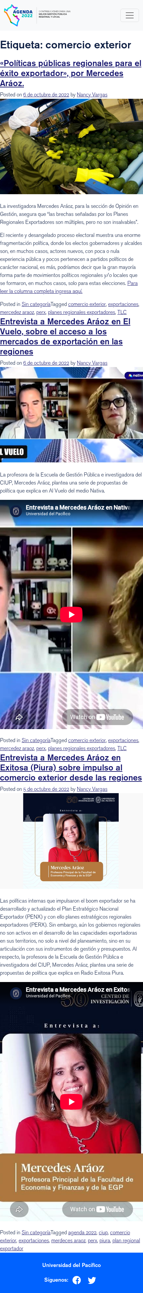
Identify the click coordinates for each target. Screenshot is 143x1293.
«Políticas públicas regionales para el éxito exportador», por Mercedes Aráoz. (70, 73)
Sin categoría (36, 304)
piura (104, 1240)
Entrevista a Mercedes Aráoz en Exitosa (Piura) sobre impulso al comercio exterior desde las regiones (71, 767)
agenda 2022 (82, 1232)
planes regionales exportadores (81, 312)
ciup (103, 1232)
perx (41, 312)
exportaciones (123, 304)
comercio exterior (87, 304)
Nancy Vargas (92, 94)
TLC (122, 312)
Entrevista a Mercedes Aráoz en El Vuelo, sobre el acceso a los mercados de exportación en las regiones (65, 336)
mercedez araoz (17, 312)
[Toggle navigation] (129, 15)
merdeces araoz (68, 1240)
